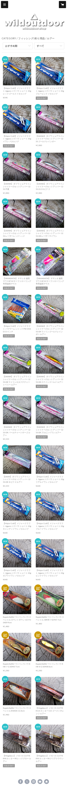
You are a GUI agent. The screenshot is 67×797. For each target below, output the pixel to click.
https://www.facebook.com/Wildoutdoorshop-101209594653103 (20, 781)
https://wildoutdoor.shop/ (46, 781)
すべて (40, 45)
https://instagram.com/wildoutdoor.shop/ (33, 781)
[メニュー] (4, 4)
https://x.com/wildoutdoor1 (27, 781)
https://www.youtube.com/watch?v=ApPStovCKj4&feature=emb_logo (40, 781)
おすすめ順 (11, 45)
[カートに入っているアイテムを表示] (62, 4)
